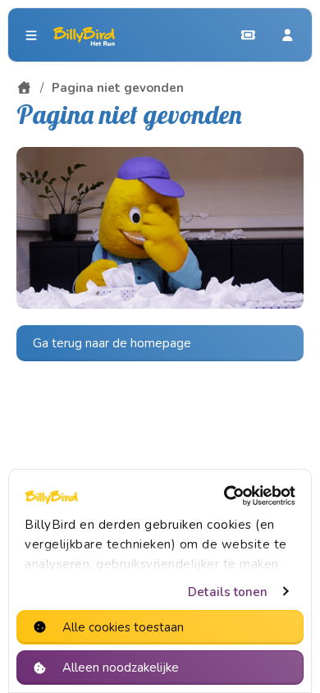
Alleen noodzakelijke (120, 667)
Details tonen (227, 592)
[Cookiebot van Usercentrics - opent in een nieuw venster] (225, 496)
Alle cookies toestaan (123, 627)
